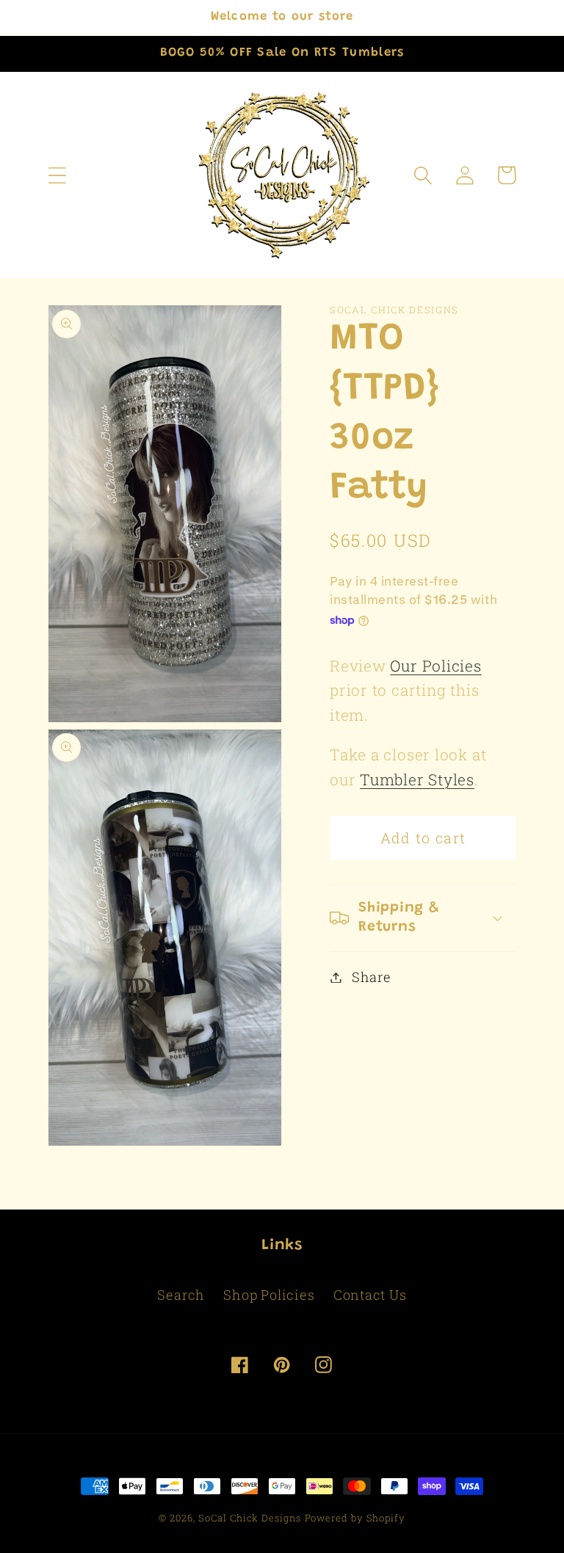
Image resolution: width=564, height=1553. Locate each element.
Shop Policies (268, 1294)
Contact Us (370, 1294)
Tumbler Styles (417, 779)
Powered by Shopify (355, 1517)
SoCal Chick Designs (249, 1517)
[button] (57, 175)
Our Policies (435, 665)
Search (181, 1294)
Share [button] (371, 977)
